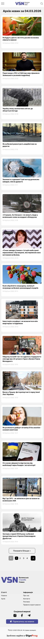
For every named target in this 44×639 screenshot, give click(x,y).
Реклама (26, 602)
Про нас (26, 595)
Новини (4, 595)
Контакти (26, 599)
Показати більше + (22, 551)
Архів (3, 599)
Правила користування (31, 605)
